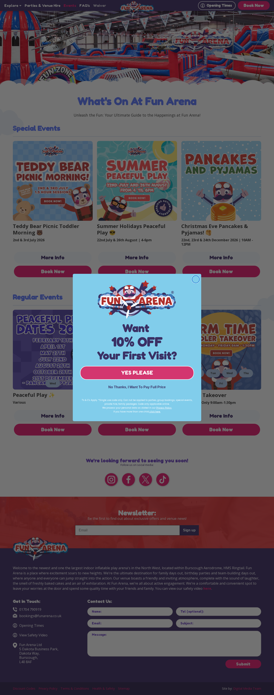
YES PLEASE (137, 373)
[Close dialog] (196, 279)
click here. (155, 411)
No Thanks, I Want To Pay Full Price (137, 387)
